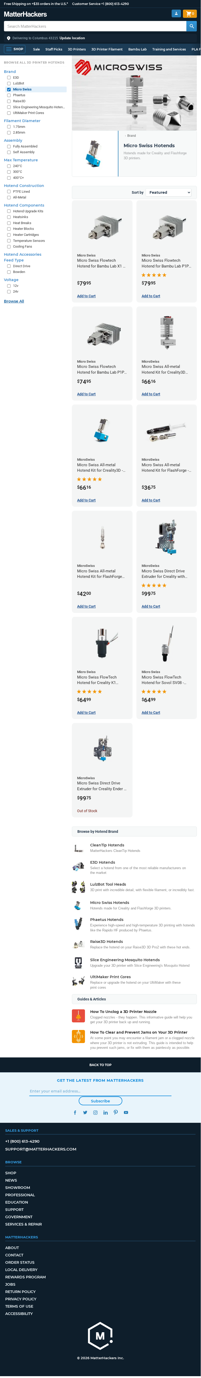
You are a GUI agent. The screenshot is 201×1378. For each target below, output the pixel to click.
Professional (20, 1195)
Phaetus (19, 95)
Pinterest (115, 1112)
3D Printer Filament (107, 49)
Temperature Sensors (29, 241)
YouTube (125, 1112)
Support (14, 1209)
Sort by (137, 192)
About (12, 1247)
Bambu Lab (137, 49)
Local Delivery (21, 1269)
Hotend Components (24, 205)
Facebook (74, 1112)
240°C (17, 166)
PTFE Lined (21, 191)
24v (15, 291)
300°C (17, 172)
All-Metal (19, 197)
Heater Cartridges (26, 235)
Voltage (11, 279)
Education (16, 1202)
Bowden (19, 272)
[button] (100, 38)
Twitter (85, 1112)
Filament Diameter (22, 120)
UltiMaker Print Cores (28, 113)
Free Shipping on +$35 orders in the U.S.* (36, 4)
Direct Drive (21, 266)
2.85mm (19, 132)
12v (15, 286)
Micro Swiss (22, 89)
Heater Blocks (23, 229)
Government (18, 1217)
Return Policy (20, 1291)
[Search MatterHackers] (191, 26)
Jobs (10, 1284)
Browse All (14, 301)
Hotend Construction (24, 185)
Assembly (13, 140)
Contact (14, 1255)
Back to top (100, 1065)
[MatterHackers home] (25, 14)
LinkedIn (105, 1112)
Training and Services (169, 49)
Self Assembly (24, 152)
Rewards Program (25, 1277)
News (11, 1180)
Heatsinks (20, 217)
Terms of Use (19, 1306)
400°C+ (18, 178)
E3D (16, 77)
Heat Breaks (22, 223)
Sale (36, 49)
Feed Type (14, 260)
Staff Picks (53, 49)
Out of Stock (87, 811)
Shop (10, 1173)
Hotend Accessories (22, 254)
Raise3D (19, 101)
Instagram (95, 1112)
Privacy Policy (20, 1299)
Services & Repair (23, 1224)
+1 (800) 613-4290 (115, 4)
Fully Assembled (25, 146)
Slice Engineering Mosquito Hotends (39, 107)
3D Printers (77, 49)
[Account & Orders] (176, 13)
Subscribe (100, 1101)
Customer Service (86, 4)
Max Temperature (21, 160)
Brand (131, 136)
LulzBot (18, 83)
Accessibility (19, 1313)
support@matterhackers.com (40, 1149)
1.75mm (19, 127)
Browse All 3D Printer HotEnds (34, 62)
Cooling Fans (22, 246)
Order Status (20, 1262)
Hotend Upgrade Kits (28, 211)
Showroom (17, 1187)
